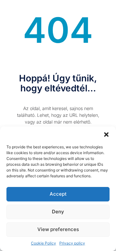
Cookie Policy (43, 243)
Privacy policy (72, 243)
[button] (106, 134)
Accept (58, 194)
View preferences (58, 229)
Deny (58, 212)
